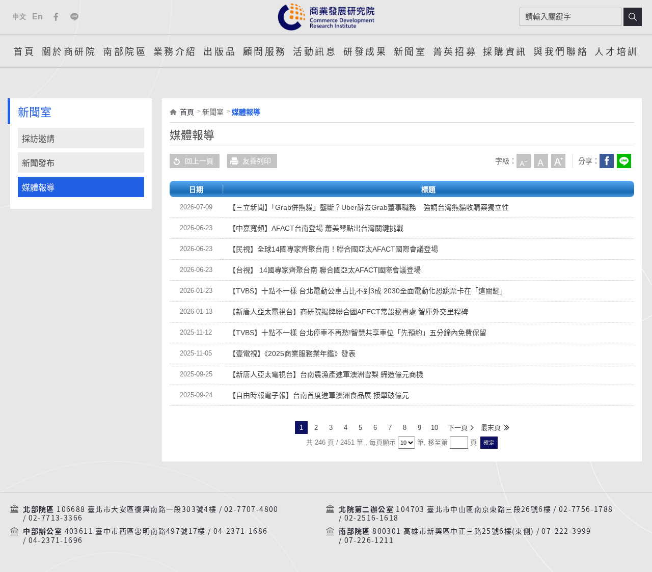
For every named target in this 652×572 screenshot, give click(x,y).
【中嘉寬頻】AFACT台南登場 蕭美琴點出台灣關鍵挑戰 (316, 228)
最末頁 (491, 427)
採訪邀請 (38, 138)
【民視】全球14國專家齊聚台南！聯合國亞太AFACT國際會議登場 (333, 249)
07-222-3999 (566, 531)
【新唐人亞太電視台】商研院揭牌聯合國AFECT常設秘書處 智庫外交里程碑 (348, 312)
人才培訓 (616, 51)
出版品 (219, 51)
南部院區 (125, 51)
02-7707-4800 (251, 509)
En (38, 16)
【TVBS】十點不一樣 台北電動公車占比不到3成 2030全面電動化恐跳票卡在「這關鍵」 (368, 291)
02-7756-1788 (586, 509)
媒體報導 (38, 187)
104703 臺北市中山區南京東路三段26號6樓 (473, 509)
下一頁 (458, 427)
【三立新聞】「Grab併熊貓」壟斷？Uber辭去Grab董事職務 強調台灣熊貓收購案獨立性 (369, 207)
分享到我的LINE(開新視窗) (624, 161)
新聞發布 (38, 163)
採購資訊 (505, 51)
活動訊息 (315, 51)
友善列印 (256, 161)
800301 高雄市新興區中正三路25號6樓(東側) (453, 531)
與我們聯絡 (560, 51)
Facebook (56, 17)
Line (74, 17)
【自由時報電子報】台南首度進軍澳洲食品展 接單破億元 (319, 395)
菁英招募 (455, 51)
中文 (19, 16)
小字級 (524, 161)
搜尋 (632, 17)
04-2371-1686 (240, 531)
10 (434, 427)
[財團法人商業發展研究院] (326, 17)
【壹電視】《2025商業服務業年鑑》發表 (292, 353)
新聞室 (410, 51)
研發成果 (365, 51)
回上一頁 (199, 161)
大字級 (558, 161)
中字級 (541, 161)
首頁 (24, 51)
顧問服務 (265, 51)
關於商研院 (69, 51)
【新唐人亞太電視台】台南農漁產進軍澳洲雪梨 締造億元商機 (326, 374)
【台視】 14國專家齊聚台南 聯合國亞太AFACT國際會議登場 (325, 270)
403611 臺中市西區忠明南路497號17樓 (135, 531)
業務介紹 (175, 51)
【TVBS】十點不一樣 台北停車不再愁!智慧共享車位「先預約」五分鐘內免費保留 (357, 333)
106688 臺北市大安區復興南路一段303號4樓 (136, 509)
